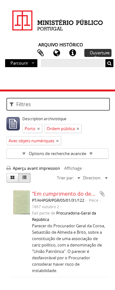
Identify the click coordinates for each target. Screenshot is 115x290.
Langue (57, 53)
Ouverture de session (100, 53)
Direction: (92, 178)
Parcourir (19, 63)
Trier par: (65, 178)
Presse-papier (41, 53)
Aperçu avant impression (36, 168)
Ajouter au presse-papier (102, 194)
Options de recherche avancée (57, 153)
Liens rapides (72, 53)
